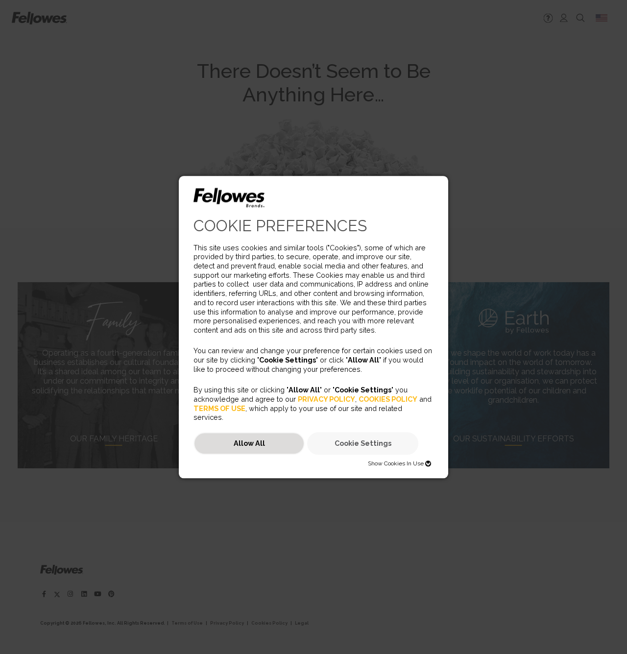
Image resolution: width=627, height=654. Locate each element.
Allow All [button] (249, 443)
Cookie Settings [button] (363, 443)
